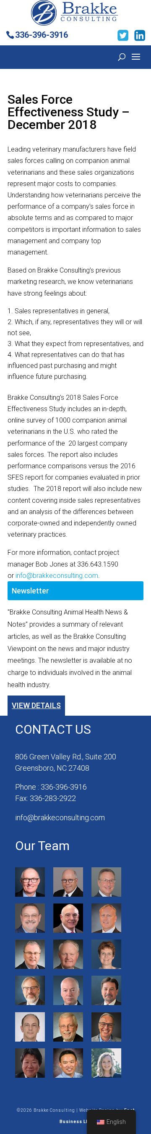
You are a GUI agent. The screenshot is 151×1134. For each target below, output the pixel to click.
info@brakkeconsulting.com (57, 576)
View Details (36, 705)
